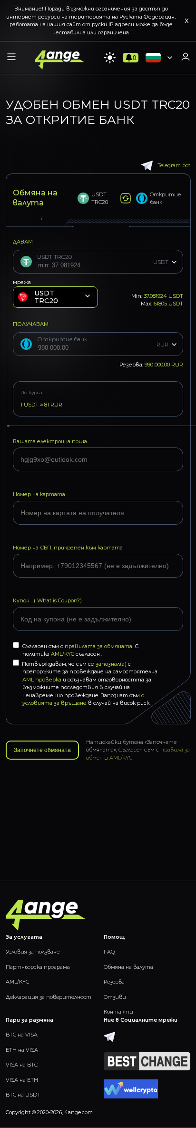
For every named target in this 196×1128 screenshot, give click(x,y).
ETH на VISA (22, 1050)
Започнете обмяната (42, 750)
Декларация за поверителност (48, 997)
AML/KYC (63, 653)
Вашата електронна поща (50, 441)
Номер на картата (39, 494)
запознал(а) (111, 664)
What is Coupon (56, 600)
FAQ (109, 951)
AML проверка (41, 679)
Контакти (118, 1011)
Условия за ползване (32, 951)
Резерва (114, 981)
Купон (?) (47, 600)
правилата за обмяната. (100, 646)
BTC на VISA (22, 1034)
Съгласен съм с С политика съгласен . (80, 650)
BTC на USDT (23, 1094)
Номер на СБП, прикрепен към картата (68, 547)
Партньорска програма (38, 967)
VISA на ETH (22, 1080)
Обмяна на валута (128, 967)
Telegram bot (173, 165)
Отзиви (115, 997)
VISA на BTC (22, 1064)
